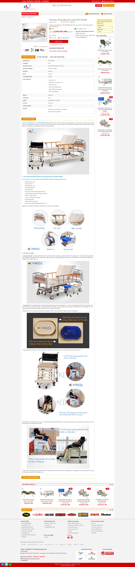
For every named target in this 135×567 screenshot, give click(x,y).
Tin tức (41, 544)
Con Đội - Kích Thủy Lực (50, 523)
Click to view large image (41, 46)
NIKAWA (24, 544)
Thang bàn (24, 536)
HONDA (75, 544)
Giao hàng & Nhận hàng (97, 525)
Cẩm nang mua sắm (73, 529)
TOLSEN (81, 544)
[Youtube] (72, 538)
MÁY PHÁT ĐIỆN (48, 535)
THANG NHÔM (25, 521)
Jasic (56, 544)
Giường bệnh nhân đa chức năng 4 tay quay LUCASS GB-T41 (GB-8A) (105, 89)
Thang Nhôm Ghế (26, 533)
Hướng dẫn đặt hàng (96, 529)
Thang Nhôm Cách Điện (27, 531)
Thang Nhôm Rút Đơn (26, 523)
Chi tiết (93, 35)
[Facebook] (69, 538)
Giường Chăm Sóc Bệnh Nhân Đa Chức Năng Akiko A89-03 (67, 501)
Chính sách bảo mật (73, 527)
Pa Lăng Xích (48, 525)
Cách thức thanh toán (97, 527)
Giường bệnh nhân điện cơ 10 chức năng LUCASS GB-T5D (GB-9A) (105, 109)
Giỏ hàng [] (110, 5)
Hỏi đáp (70, 531)
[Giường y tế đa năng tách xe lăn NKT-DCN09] (27, 50)
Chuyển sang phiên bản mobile (67, 565)
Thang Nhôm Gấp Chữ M (27, 527)
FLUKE (46, 537)
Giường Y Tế (30, 16)
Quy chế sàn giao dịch (73, 533)
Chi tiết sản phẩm (42, 57)
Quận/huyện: (100, 29)
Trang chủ (23, 16)
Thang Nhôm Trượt (26, 525)
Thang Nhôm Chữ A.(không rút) (29, 534)
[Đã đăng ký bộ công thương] (107, 553)
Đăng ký (112, 1)
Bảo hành (94, 533)
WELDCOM (62, 544)
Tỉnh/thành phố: (100, 25)
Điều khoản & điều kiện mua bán (75, 525)
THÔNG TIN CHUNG (73, 521)
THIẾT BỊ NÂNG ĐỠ (49, 521)
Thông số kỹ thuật (28, 57)
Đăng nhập (106, 1)
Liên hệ (93, 523)
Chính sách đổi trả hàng (97, 531)
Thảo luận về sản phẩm (57, 57)
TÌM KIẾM (98, 5)
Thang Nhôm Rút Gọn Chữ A (28, 529)
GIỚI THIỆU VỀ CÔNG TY (74, 523)
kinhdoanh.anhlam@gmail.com (32, 558)
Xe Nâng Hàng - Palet (50, 527)
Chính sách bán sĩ (96, 1)
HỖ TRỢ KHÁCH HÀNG (97, 521)
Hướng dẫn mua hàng (57, 44)
